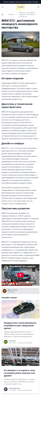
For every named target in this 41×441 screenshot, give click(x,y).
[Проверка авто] (2, 14)
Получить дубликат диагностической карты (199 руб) (20, 2)
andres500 (12, 341)
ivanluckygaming (14, 388)
